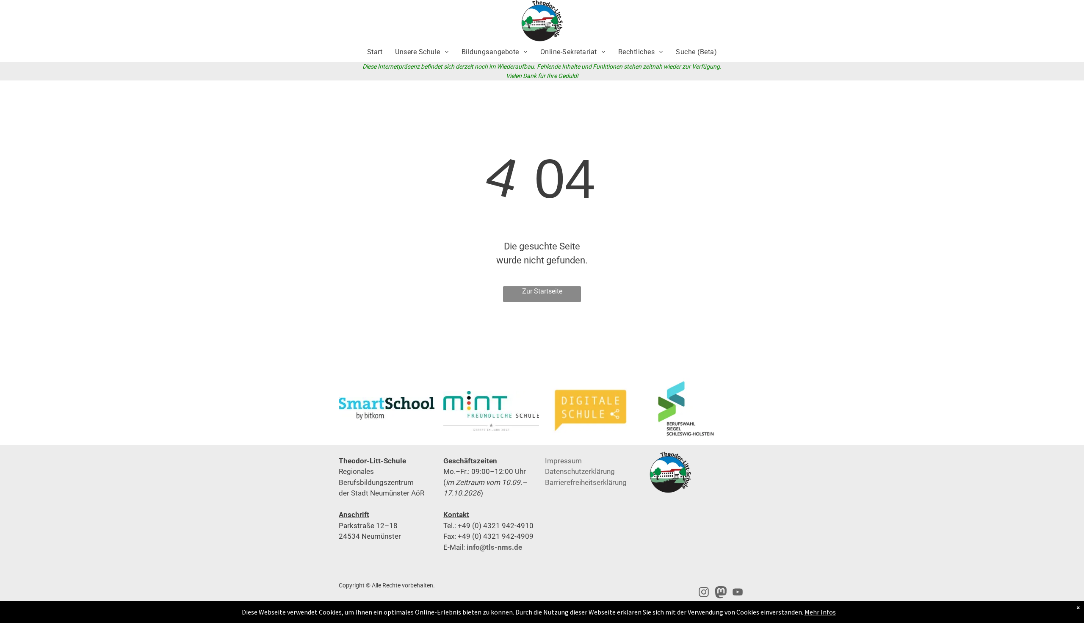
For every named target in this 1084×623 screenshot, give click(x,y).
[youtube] (737, 593)
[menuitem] (375, 52)
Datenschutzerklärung (580, 471)
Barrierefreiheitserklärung (586, 482)
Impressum (563, 461)
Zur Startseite (542, 291)
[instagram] (703, 593)
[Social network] (720, 593)
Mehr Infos (820, 612)
